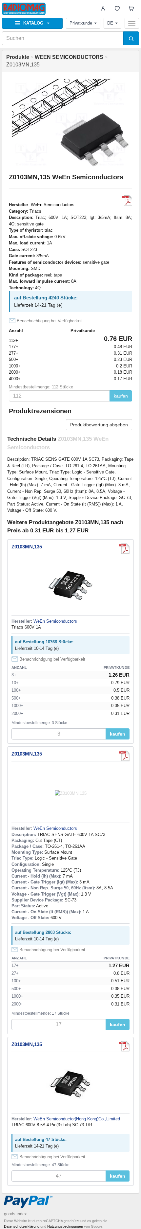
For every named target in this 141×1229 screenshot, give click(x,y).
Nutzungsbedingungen (65, 1226)
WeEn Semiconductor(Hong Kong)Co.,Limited (76, 1118)
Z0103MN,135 (26, 546)
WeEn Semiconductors (52, 204)
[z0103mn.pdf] (124, 1046)
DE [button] (110, 23)
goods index (15, 1213)
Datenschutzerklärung (21, 1226)
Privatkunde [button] (81, 23)
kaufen (121, 396)
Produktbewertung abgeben (99, 424)
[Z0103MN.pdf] (127, 200)
